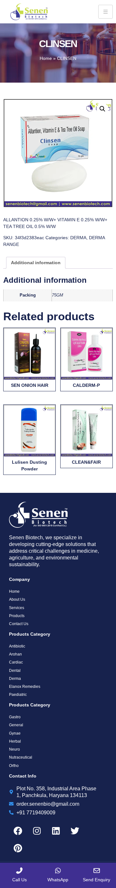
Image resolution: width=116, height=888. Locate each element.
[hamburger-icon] (105, 12)
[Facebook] (17, 831)
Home (46, 58)
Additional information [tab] (36, 262)
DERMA (78, 237)
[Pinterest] (17, 848)
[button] (102, 109)
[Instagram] (36, 831)
